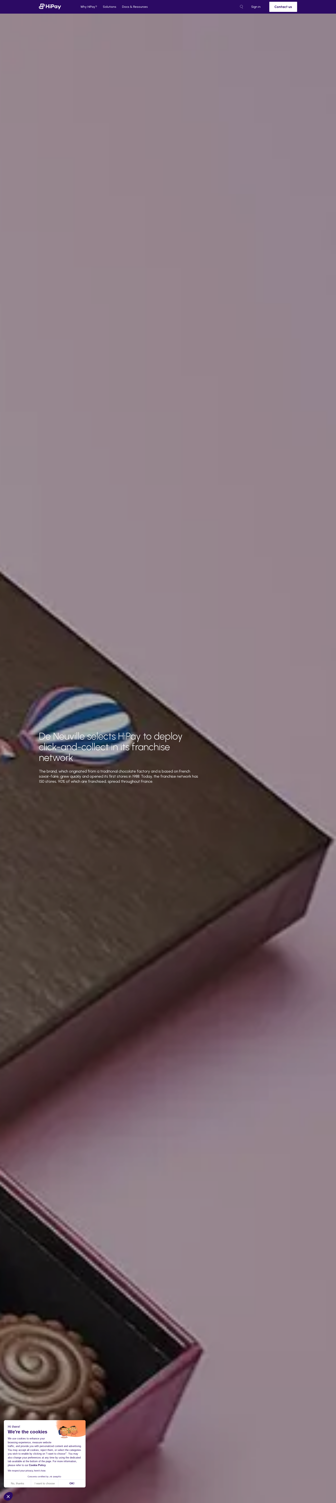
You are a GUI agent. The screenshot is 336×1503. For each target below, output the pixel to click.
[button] (8, 1496)
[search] (241, 7)
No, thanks (17, 1483)
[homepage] (50, 7)
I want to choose (45, 1483)
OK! (71, 1483)
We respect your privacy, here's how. (27, 1470)
